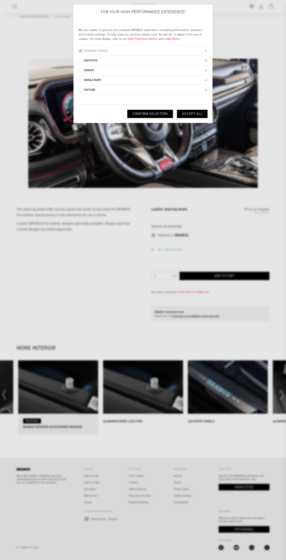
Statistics (90, 60)
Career (89, 70)
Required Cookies (96, 50)
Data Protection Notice (143, 39)
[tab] (143, 51)
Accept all (192, 113)
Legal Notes (172, 39)
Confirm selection (150, 113)
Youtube (89, 90)
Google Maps (92, 80)
